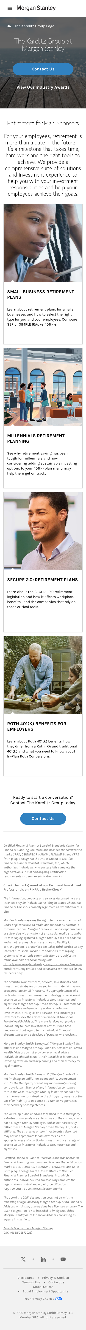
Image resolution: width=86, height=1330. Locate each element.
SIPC (35, 1317)
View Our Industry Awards (43, 87)
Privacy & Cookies (55, 1278)
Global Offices (43, 1287)
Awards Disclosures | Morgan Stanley (28, 1228)
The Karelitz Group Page (34, 26)
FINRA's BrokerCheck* (46, 889)
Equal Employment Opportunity (45, 1291)
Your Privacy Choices (39, 1299)
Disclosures (25, 1278)
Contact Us (43, 69)
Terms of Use (31, 1282)
